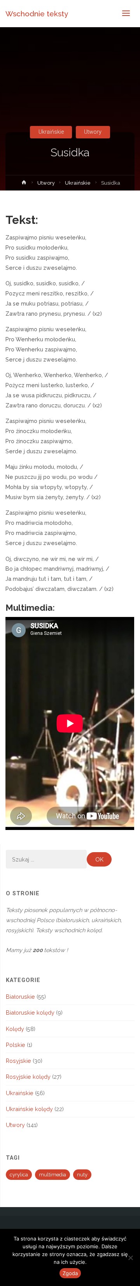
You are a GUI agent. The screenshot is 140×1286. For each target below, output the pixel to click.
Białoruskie (20, 996)
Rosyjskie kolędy (28, 1076)
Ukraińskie (51, 132)
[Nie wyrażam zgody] (130, 1258)
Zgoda (70, 1273)
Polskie (15, 1044)
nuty (82, 1175)
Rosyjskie (18, 1060)
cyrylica (19, 1175)
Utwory (93, 132)
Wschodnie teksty (36, 13)
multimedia (52, 1175)
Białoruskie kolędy (30, 1012)
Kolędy (15, 1029)
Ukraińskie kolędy (29, 1109)
